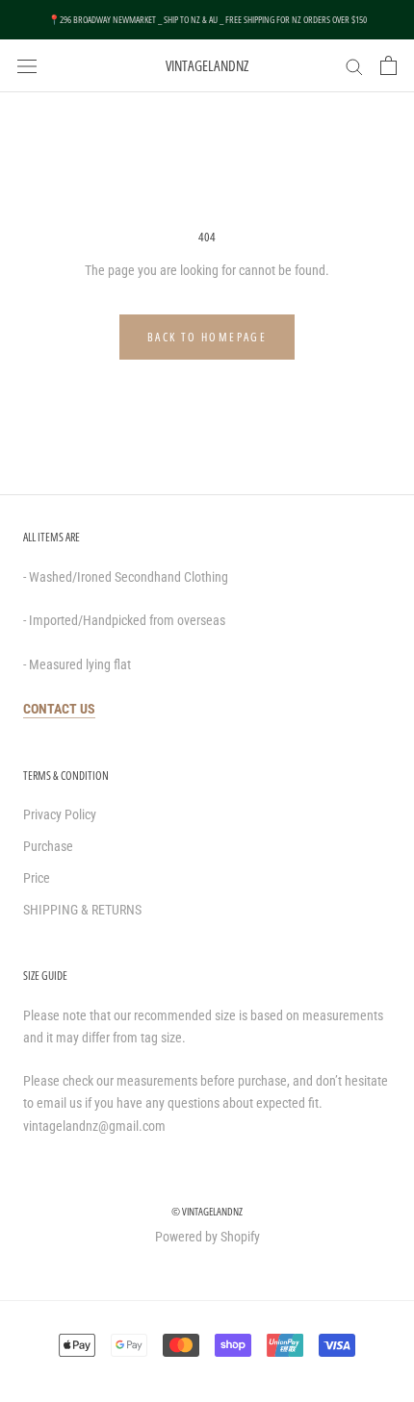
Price (36, 878)
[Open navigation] (27, 65)
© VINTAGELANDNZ (207, 1211)
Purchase (48, 846)
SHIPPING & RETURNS (82, 909)
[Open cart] (388, 65)
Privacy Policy (59, 814)
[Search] (354, 66)
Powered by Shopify (207, 1236)
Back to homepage (207, 337)
